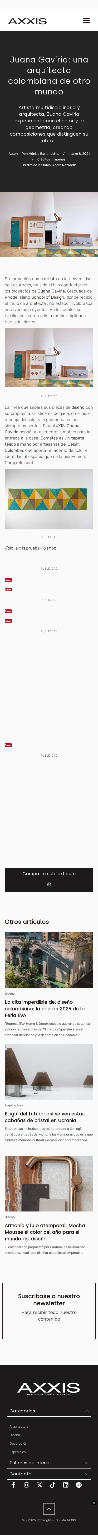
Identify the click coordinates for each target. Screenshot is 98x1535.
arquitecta (36, 303)
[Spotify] (82, 1488)
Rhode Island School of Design (34, 297)
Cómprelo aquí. (19, 462)
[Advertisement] (49, 686)
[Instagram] (29, 1488)
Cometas (49, 438)
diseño (78, 407)
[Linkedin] (69, 1488)
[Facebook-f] (16, 1488)
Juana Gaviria (51, 291)
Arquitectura (14, 1105)
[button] (49, 884)
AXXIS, (59, 425)
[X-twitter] (43, 1488)
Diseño (10, 993)
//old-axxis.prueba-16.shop (30, 548)
